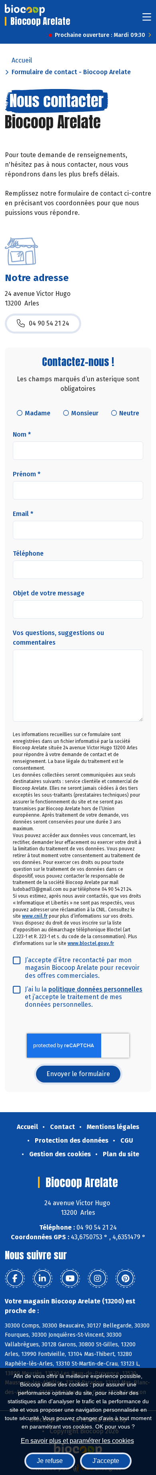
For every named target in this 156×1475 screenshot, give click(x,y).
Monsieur (84, 413)
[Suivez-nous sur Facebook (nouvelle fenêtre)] (15, 1279)
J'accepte (105, 1460)
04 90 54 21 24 (49, 323)
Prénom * (26, 474)
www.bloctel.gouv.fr (91, 943)
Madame (37, 413)
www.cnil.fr (35, 916)
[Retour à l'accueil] (25, 10)
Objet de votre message (48, 593)
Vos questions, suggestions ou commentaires (58, 637)
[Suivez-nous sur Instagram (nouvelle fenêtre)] (98, 1279)
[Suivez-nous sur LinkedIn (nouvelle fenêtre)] (42, 1279)
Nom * (22, 434)
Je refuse (50, 1460)
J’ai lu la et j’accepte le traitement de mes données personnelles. (83, 996)
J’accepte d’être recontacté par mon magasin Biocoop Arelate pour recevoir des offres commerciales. (82, 967)
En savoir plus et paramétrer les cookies (77, 1440)
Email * (23, 514)
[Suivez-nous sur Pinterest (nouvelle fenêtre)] (125, 1279)
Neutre (129, 413)
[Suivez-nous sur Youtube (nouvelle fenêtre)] (70, 1279)
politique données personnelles (95, 989)
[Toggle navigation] (146, 19)
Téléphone (28, 553)
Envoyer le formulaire (78, 1074)
